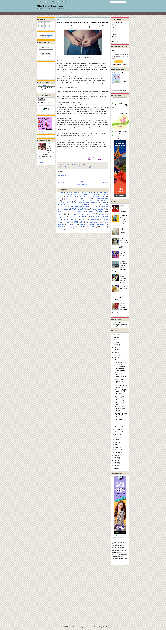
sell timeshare (120, 558)
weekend (70, 229)
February (117, 449)
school (60, 227)
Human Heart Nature (96, 196)
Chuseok (95, 194)
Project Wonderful (92, 202)
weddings (61, 229)
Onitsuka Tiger (81, 202)
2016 (115, 455)
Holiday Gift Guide (79, 196)
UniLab (105, 204)
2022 (115, 345)
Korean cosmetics (101, 199)
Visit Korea (64, 206)
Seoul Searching (64, 204)
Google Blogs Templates (105, 627)
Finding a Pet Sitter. (120, 419)
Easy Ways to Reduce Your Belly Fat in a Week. (121, 415)
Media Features (55, 1)
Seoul (103, 202)
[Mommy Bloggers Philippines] (121, 129)
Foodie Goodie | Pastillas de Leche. (124, 288)
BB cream (61, 192)
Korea (85, 198)
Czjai (50, 143)
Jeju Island (68, 199)
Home (40, 1)
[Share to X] (82, 165)
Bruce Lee (64, 194)
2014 (115, 460)
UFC (98, 204)
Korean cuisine (67, 201)
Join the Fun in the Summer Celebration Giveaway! (118, 297)
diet (66, 167)
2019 (115, 352)
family (99, 211)
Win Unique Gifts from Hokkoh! (123, 253)
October (117, 429)
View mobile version (83, 184)
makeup (78, 222)
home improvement (71, 219)
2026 (115, 334)
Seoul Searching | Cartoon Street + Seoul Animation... (121, 368)
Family (114, 39)
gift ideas (73, 214)
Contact (64, 1)
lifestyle (92, 167)
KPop (75, 199)
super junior (71, 227)
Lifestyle (114, 34)
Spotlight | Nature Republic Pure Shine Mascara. (120, 381)
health (79, 167)
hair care (101, 214)
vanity (104, 227)
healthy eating (85, 167)
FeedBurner (49, 57)
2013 (115, 463)
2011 (115, 468)
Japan (60, 199)
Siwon (85, 204)
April (116, 444)
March (117, 447)
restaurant (100, 224)
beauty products (78, 209)
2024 (115, 339)
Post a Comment (62, 175)
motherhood (94, 222)
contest (77, 211)
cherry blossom (67, 211)
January (117, 452)
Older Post (105, 182)
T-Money (93, 204)
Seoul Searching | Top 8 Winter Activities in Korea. (121, 391)
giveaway (85, 214)
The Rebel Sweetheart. (51, 6)
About (46, 1)
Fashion (114, 32)
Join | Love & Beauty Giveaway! (123, 230)
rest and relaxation (86, 224)
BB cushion (82, 192)
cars (59, 211)
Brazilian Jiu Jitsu (102, 192)
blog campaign (98, 209)
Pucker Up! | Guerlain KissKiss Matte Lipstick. (121, 408)
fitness (75, 167)
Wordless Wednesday (83, 206)
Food (113, 29)
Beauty (114, 25)
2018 (115, 355)
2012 (115, 465)
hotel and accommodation (91, 219)
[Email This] (79, 165)
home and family (99, 216)
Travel (113, 27)
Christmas (84, 194)
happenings (61, 217)
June (116, 439)
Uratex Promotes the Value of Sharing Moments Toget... (120, 398)
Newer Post (61, 182)
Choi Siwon (73, 194)
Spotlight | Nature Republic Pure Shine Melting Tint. (121, 375)
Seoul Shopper (77, 204)
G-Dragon (68, 196)
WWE (71, 206)
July (116, 437)
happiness (72, 217)
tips (96, 167)
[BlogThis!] (80, 165)
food (60, 214)
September (118, 432)
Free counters (42, 131)
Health (114, 36)
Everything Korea (117, 22)
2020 (115, 350)
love (68, 222)
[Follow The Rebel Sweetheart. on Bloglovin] (45, 37)
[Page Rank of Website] (46, 109)
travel (92, 226)
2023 (115, 342)
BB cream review (72, 192)
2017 (115, 357)
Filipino (60, 196)
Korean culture (80, 201)
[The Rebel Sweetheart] (46, 85)
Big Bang (91, 192)
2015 (115, 458)
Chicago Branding (91, 627)
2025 (115, 337)
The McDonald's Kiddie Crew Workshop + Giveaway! (123, 278)
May (116, 442)
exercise (69, 167)
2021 (115, 347)
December (118, 360)
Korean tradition (95, 201)
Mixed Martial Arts (68, 202)
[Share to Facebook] (84, 165)
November (118, 427)
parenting (72, 224)
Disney (102, 194)
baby (97, 206)
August (117, 434)
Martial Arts (115, 41)
